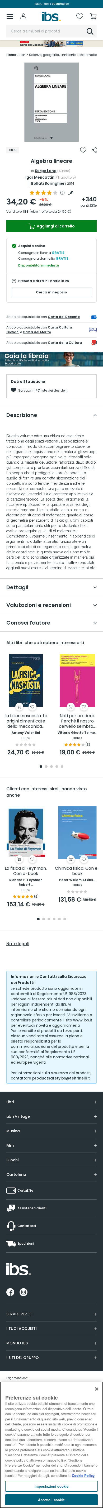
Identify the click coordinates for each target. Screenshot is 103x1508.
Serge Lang (46, 170)
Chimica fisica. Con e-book (77, 871)
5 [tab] (62, 767)
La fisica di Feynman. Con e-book (26, 871)
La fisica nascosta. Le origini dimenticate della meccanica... (25, 721)
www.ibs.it (82, 1020)
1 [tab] (51, 138)
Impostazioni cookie (51, 1486)
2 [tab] (46, 767)
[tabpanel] (51, 102)
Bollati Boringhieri (48, 183)
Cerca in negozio (51, 292)
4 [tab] (57, 767)
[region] (51, 1445)
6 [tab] (65, 919)
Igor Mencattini (40, 177)
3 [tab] (51, 767)
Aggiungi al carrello (55, 226)
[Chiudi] (96, 1389)
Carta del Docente (64, 317)
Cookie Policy (83, 1475)
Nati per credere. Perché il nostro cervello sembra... (77, 721)
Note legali (17, 944)
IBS (26, 211)
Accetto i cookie (51, 1499)
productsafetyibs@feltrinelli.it (61, 1078)
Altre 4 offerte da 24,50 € (50, 211)
